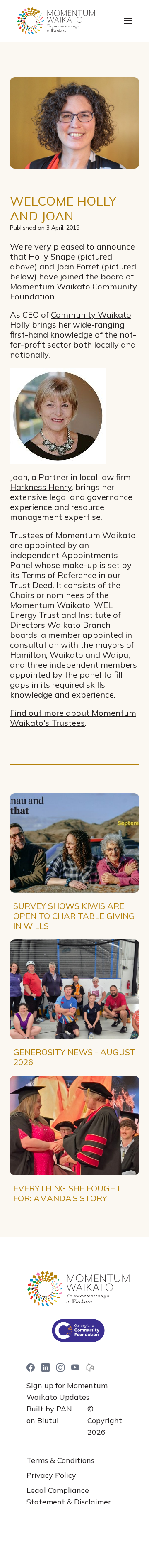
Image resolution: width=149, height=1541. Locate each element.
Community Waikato (91, 314)
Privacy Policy (51, 1475)
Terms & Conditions (60, 1460)
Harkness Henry (41, 487)
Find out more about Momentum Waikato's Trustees (73, 718)
